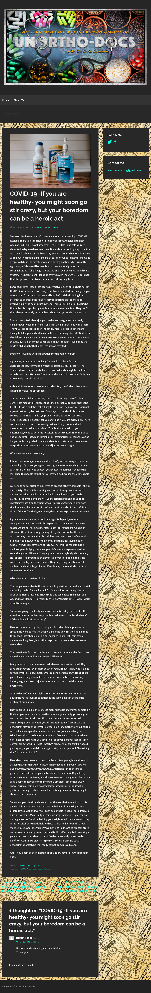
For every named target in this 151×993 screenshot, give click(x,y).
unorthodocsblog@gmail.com (124, 170)
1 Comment (53, 227)
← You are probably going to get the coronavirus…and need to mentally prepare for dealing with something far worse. (26, 886)
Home (5, 100)
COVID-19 (23, 865)
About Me (19, 100)
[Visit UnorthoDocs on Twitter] (109, 142)
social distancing (45, 869)
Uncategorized (34, 865)
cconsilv (37, 227)
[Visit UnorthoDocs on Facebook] (115, 142)
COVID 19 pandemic (29, 869)
